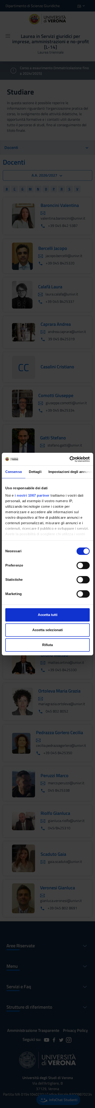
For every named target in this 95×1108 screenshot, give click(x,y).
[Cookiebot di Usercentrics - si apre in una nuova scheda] (69, 459)
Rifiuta (47, 645)
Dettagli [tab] (35, 472)
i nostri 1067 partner (32, 495)
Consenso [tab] (13, 472)
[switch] (83, 565)
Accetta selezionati (47, 630)
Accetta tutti (47, 615)
